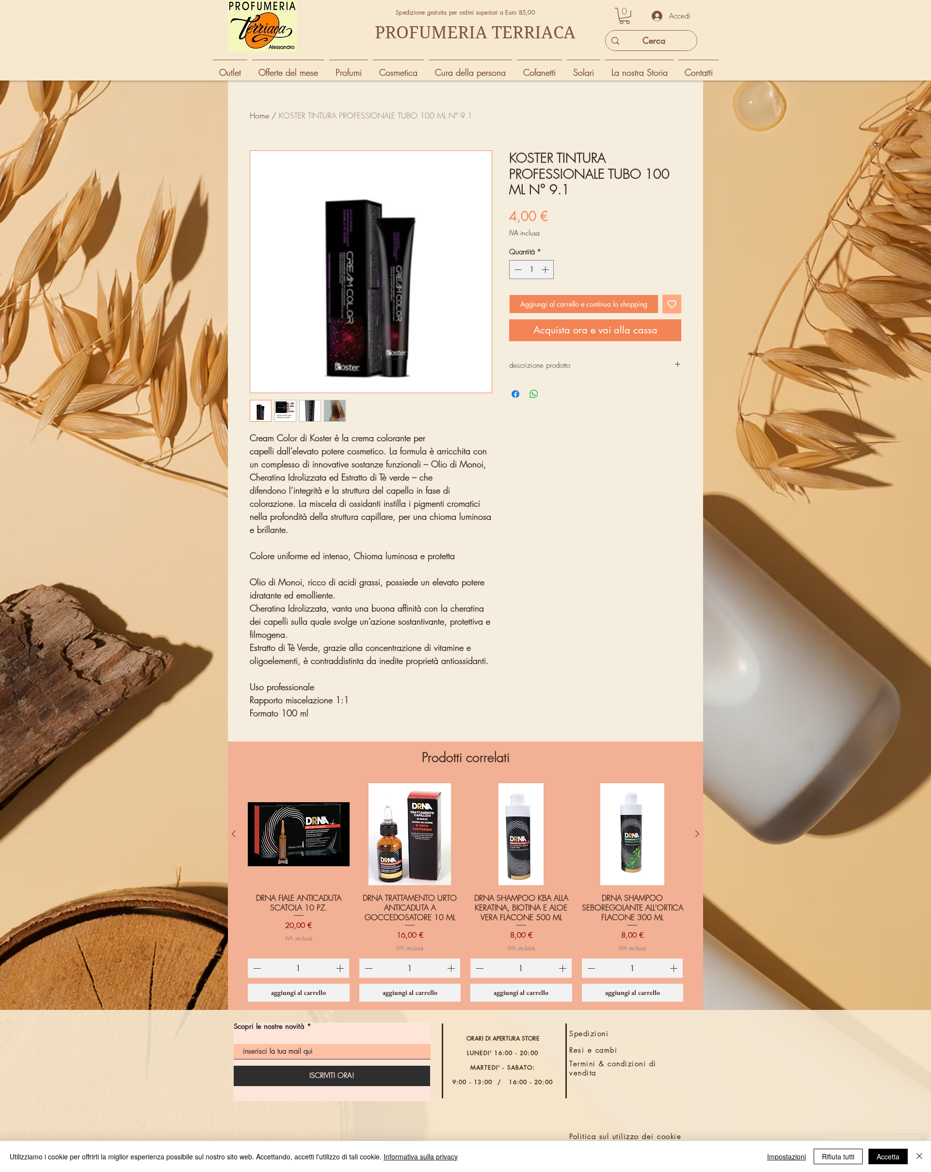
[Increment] (546, 270)
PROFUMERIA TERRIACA (475, 32)
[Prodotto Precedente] (234, 834)
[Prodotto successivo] (697, 834)
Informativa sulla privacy (421, 1156)
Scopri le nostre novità (269, 1026)
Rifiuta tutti (838, 1156)
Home (259, 115)
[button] (624, 16)
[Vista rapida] (299, 834)
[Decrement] (517, 270)
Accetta (888, 1156)
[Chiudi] (919, 1156)
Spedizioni (589, 1034)
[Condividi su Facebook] (515, 394)
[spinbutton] (532, 270)
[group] (465, 892)
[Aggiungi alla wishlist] (671, 304)
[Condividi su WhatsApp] (534, 394)
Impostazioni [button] (786, 1156)
